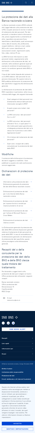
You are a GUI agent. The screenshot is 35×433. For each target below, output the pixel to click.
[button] (26, 2)
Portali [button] (4, 354)
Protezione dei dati (8, 375)
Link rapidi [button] (5, 343)
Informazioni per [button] (7, 348)
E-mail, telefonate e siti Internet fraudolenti (16, 379)
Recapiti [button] (4, 338)
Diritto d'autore (7, 368)
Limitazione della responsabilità (12, 372)
